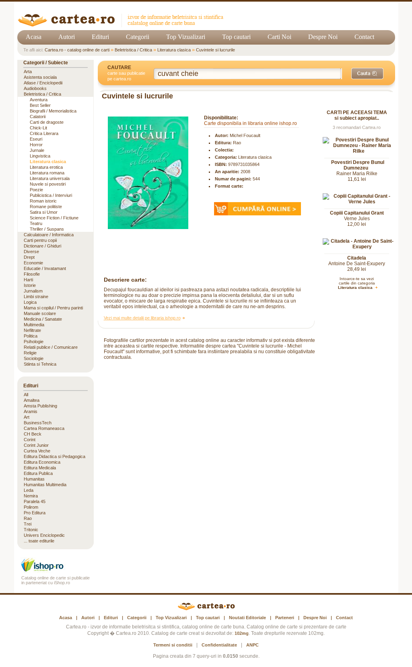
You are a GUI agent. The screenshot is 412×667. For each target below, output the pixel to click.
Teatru (36, 223)
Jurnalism (33, 290)
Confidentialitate (219, 644)
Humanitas (34, 479)
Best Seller (40, 105)
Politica (30, 336)
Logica (30, 302)
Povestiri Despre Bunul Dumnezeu (357, 165)
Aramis (30, 411)
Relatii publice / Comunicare (51, 347)
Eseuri (36, 139)
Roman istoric (43, 200)
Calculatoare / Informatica (49, 234)
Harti (28, 279)
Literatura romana (47, 172)
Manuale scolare (40, 313)
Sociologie (33, 358)
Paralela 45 (34, 501)
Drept (29, 257)
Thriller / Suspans (47, 229)
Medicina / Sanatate (43, 319)
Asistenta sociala (40, 77)
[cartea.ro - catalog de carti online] (206, 608)
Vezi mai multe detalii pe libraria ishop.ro (142, 317)
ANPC (252, 644)
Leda (28, 490)
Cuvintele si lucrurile (215, 49)
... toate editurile (39, 540)
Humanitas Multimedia (45, 484)
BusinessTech (38, 422)
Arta (28, 71)
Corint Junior (36, 445)
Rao (237, 142)
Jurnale (37, 150)
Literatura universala (50, 178)
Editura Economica (42, 462)
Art (26, 417)
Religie (30, 352)
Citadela (356, 258)
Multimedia (34, 324)
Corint (29, 439)
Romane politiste (46, 206)
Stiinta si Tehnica (40, 364)
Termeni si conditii (172, 644)
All (26, 394)
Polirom (31, 507)
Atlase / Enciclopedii (43, 82)
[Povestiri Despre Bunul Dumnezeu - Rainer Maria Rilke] (359, 151)
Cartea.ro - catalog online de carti (77, 49)
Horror (36, 144)
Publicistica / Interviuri (51, 195)
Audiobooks (35, 88)
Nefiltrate (32, 330)
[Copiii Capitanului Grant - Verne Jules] (359, 202)
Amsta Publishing (40, 405)
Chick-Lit (38, 127)
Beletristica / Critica (133, 49)
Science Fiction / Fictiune (54, 217)
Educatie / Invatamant (45, 268)
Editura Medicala (40, 467)
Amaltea (31, 400)
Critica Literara (44, 133)
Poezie (36, 189)
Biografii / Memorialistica (53, 110)
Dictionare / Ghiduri (42, 245)
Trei (27, 524)
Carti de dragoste (47, 122)
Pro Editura (34, 512)
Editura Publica (38, 473)
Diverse (31, 251)
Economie (33, 262)
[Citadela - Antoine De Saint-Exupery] (359, 247)
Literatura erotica (46, 167)
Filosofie (32, 274)
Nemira (31, 495)
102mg (242, 633)
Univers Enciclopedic (44, 535)
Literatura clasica (174, 49)
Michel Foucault (245, 135)
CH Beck (32, 434)
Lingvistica (40, 155)
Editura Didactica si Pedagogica (54, 456)
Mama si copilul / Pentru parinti (53, 307)
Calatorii (37, 116)
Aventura (38, 99)
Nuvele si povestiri (48, 184)
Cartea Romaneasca (44, 428)
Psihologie (33, 341)
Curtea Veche (37, 450)
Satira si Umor (44, 212)
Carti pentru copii (40, 240)
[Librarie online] (55, 570)
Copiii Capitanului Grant (357, 213)
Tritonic (31, 529)
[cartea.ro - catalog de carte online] (123, 25)
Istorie (30, 285)
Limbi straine (36, 296)
